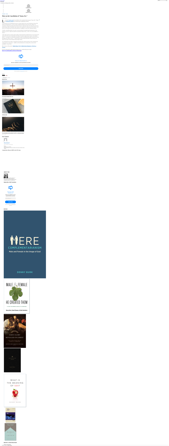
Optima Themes (9, 445)
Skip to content (2, 0)
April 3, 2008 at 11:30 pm (7, 144)
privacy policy (22, 71)
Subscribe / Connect (28, 7)
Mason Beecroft (7, 142)
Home (28, 4)
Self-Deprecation (4, 114)
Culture (7, 13)
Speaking (28, 11)
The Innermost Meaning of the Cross (7, 96)
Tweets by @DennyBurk (7, 444)
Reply (12, 144)
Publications (28, 10)
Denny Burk (2, 1)
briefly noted (11, 20)
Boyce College (11, 178)
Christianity (3, 13)
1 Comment (8, 77)
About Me (28, 5)
